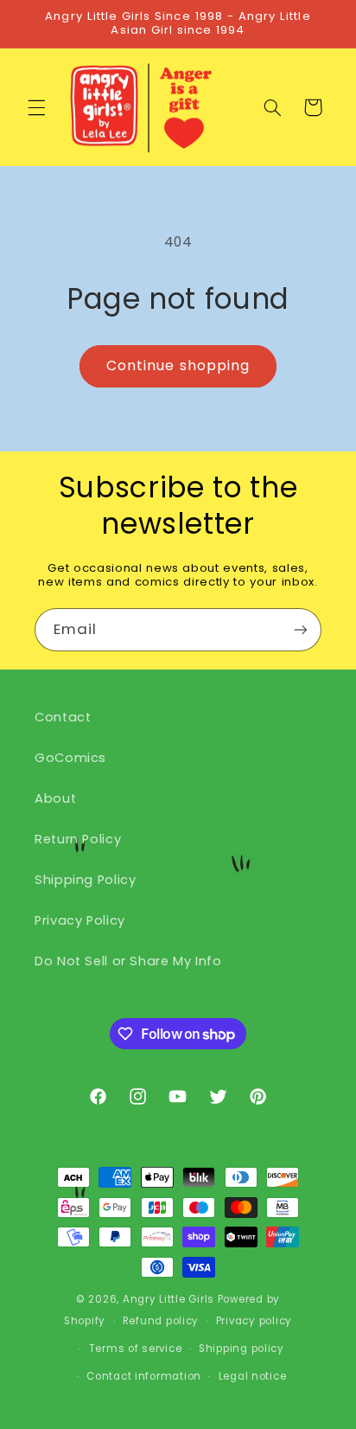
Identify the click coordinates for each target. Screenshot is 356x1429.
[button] (36, 107)
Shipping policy (241, 1348)
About (55, 798)
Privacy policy (254, 1321)
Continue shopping (178, 365)
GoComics (70, 757)
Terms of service (135, 1348)
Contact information (143, 1376)
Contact (63, 717)
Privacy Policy (80, 920)
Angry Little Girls (168, 1299)
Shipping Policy (85, 879)
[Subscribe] (301, 629)
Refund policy (161, 1321)
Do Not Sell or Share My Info (128, 961)
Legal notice (253, 1376)
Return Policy (78, 839)
